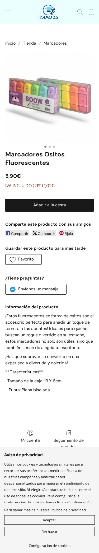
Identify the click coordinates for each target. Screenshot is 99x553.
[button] (49, 12)
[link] (49, 543)
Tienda (29, 43)
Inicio (10, 43)
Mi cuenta (30, 440)
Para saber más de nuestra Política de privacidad (45, 510)
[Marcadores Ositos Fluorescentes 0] (49, 97)
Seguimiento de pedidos (69, 443)
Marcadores (55, 43)
